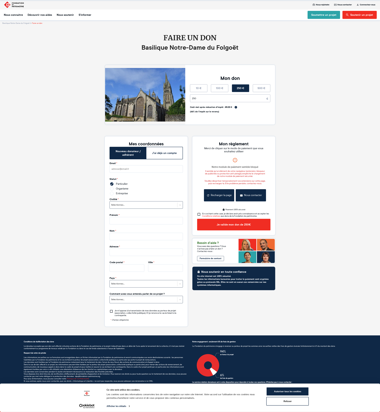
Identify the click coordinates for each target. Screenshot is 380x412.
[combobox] (111, 205)
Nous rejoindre (322, 4)
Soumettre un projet (323, 15)
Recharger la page (221, 195)
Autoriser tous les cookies (287, 391)
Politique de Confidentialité (78, 379)
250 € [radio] (240, 88)
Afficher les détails (116, 406)
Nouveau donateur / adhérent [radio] (128, 153)
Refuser (288, 401)
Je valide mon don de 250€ (234, 224)
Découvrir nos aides (40, 15)
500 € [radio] (261, 88)
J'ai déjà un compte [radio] (164, 153)
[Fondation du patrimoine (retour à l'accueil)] (14, 5)
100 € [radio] (219, 88)
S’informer (85, 15)
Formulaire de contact (210, 258)
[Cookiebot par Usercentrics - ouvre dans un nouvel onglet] (87, 406)
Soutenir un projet (361, 15)
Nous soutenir (65, 15)
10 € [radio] (199, 88)
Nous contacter (344, 4)
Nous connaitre (13, 15)
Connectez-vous (367, 4)
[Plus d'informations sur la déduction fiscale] (236, 107)
